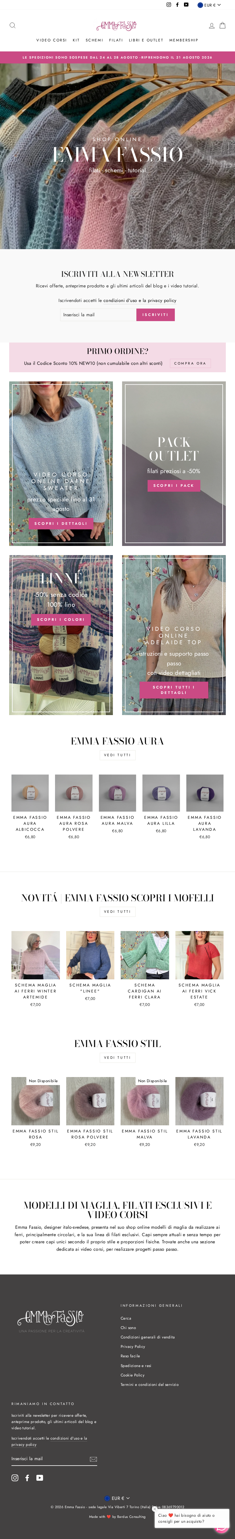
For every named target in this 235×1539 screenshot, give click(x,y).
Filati (116, 40)
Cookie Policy (132, 1375)
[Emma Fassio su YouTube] (39, 1477)
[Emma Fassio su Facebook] (27, 1477)
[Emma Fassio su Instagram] (14, 1477)
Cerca (126, 1318)
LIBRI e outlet (146, 40)
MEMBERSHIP (184, 40)
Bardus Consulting (131, 1516)
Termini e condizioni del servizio (150, 1384)
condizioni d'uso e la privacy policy (139, 300)
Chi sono (128, 1327)
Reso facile (130, 1356)
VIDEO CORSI (51, 40)
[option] (117, 57)
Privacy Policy (133, 1346)
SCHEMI (94, 40)
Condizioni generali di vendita (148, 1337)
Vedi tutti (117, 755)
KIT (76, 40)
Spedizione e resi (136, 1365)
